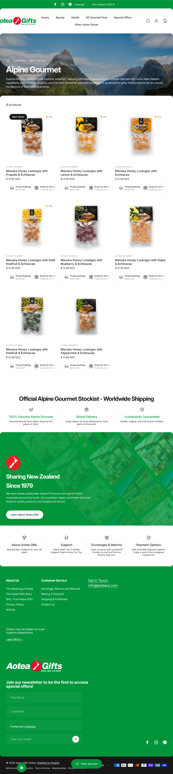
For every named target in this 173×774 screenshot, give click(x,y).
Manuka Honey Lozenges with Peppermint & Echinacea (81, 351)
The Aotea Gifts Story (19, 594)
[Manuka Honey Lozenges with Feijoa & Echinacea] (141, 226)
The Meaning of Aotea (19, 588)
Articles (10, 609)
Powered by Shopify (48, 762)
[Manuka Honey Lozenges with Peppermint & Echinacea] (87, 315)
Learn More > (14, 639)
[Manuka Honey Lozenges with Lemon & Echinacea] (87, 136)
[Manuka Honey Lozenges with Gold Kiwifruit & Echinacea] (32, 226)
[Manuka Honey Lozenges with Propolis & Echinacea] (32, 136)
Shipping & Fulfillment (54, 599)
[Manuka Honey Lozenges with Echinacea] (141, 136)
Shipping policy (59, 768)
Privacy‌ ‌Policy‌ (15, 604)
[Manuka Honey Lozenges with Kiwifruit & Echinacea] (32, 315)
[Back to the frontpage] (7, 60)
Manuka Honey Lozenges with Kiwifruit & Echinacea (27, 351)
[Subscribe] (75, 739)
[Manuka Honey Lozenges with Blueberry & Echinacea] (87, 226)
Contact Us (48, 604)
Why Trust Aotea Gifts (19, 599)
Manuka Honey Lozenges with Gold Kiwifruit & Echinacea (30, 262)
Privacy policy (27, 768)
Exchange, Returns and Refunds (60, 588)
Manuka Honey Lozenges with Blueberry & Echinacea (81, 262)
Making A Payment (52, 594)
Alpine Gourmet (14, 167)
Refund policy (12, 768)
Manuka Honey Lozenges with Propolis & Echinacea (27, 172)
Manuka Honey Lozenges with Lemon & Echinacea (81, 172)
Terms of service (42, 768)
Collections (19, 60)
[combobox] (81, 4)
